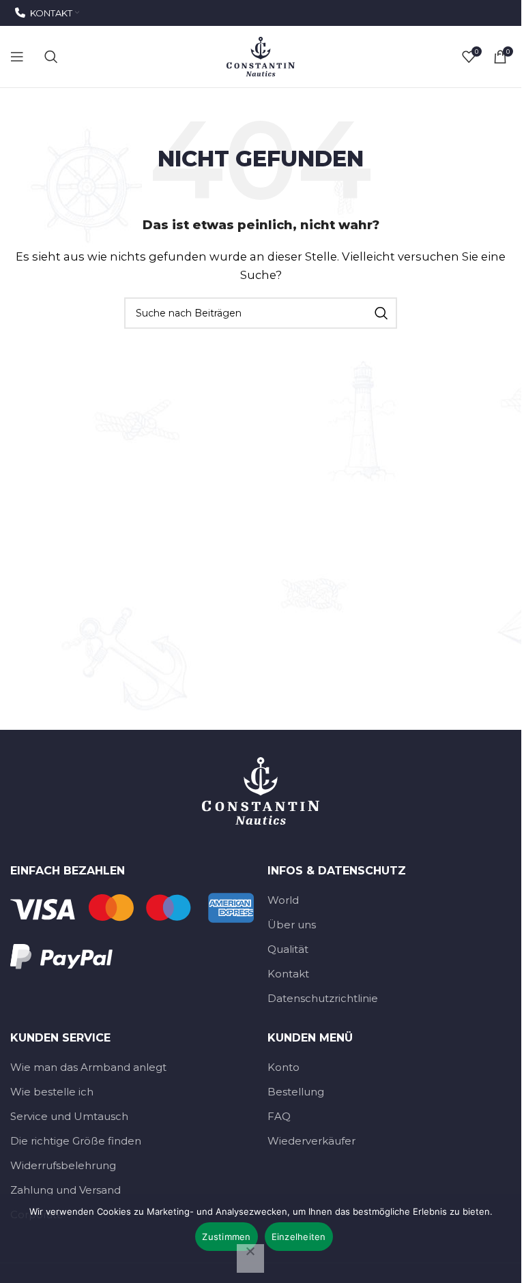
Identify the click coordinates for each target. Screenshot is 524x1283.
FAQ (279, 1116)
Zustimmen (226, 1236)
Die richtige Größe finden (75, 1140)
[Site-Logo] (261, 55)
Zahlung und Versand (65, 1189)
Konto (283, 1067)
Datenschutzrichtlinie (322, 998)
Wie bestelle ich (51, 1091)
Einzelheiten (299, 1236)
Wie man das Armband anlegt (88, 1067)
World (283, 900)
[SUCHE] (381, 313)
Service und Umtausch (69, 1116)
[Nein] (250, 1258)
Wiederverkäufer (311, 1140)
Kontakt (288, 973)
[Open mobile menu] (17, 56)
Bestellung (295, 1091)
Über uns (291, 924)
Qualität (287, 949)
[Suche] (51, 56)
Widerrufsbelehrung (63, 1165)
